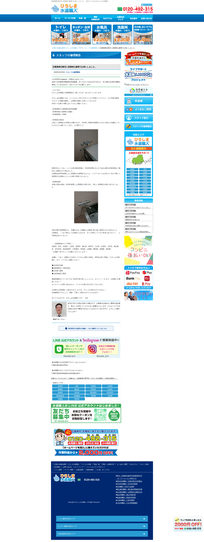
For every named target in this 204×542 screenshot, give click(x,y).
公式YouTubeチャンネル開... (135, 213)
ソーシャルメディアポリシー (95, 467)
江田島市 (77, 396)
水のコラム (108, 18)
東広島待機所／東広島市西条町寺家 (129, 489)
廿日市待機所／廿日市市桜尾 (127, 484)
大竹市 (76, 392)
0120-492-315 (91, 479)
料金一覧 (82, 18)
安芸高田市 (60, 396)
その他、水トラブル (103, 470)
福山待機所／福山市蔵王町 (126, 495)
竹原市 (93, 386)
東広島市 (93, 392)
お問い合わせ (146, 18)
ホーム (57, 18)
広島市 (60, 386)
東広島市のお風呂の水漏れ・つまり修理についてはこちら (87, 328)
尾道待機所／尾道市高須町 (126, 497)
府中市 (93, 389)
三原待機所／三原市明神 (125, 500)
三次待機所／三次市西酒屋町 (127, 503)
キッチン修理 (68, 470)
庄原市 (60, 392)
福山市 (76, 389)
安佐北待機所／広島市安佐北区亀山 (129, 481)
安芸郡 (93, 396)
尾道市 (60, 389)
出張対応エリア (121, 18)
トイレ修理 (58, 470)
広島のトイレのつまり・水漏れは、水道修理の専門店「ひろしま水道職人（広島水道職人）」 (84, 378)
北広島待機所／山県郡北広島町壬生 (129, 492)
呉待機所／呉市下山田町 (125, 487)
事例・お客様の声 (95, 18)
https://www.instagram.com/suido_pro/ (66, 373)
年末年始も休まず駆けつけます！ (137, 226)
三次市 (110, 389)
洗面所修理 (90, 470)
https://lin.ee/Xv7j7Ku (60, 365)
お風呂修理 (79, 470)
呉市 (76, 386)
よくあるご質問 (122, 464)
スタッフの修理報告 (91, 48)
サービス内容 (70, 18)
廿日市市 (110, 392)
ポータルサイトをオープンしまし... (137, 207)
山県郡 (110, 396)
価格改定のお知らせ (132, 219)
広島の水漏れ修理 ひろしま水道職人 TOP (67, 48)
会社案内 (133, 18)
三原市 (110, 386)
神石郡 (76, 399)
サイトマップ (78, 467)
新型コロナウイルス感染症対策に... (137, 232)
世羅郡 (60, 399)
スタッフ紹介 (144, 464)
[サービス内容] (66, 18)
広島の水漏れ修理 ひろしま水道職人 (67, 464)
